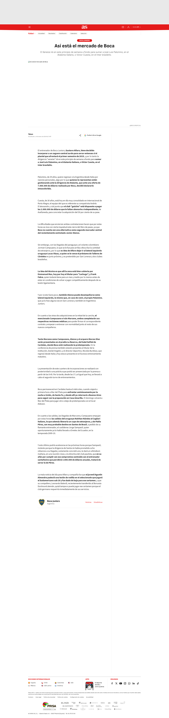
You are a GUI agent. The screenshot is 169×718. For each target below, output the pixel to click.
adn (115, 703)
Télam (30, 134)
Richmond (63, 709)
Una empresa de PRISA (49, 705)
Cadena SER (102, 703)
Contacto (30, 697)
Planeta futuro (107, 706)
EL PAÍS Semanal (99, 706)
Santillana (83, 703)
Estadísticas (98, 502)
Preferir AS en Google (94, 135)
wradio (77, 706)
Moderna (74, 709)
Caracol (122, 703)
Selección (83, 33)
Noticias (88, 502)
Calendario (74, 33)
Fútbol (31, 33)
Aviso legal (38, 697)
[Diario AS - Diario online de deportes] (84, 27)
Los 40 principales (73, 703)
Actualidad (41, 33)
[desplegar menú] (29, 27)
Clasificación (63, 33)
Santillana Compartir (93, 703)
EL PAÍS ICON (91, 709)
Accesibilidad (89, 697)
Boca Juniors (53, 501)
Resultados (52, 33)
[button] (80, 135)
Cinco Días (85, 706)
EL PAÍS (65, 703)
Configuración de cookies (77, 697)
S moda (99, 709)
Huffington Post (67, 706)
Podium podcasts (83, 709)
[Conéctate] (128, 27)
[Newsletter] (123, 27)
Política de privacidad (49, 697)
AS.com (109, 703)
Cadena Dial (92, 706)
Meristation (118, 709)
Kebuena (115, 706)
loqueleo (107, 709)
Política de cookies (63, 697)
